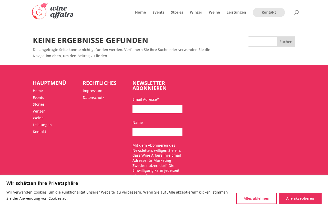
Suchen (286, 41)
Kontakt (269, 12)
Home (140, 13)
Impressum (92, 90)
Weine (214, 13)
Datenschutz (93, 97)
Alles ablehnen (256, 198)
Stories (177, 13)
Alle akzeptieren (300, 198)
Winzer (196, 13)
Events (158, 13)
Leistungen (236, 13)
